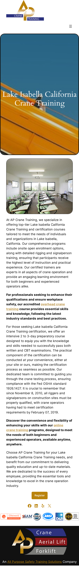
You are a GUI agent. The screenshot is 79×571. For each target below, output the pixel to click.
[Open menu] (70, 26)
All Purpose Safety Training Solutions (34, 562)
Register (40, 495)
